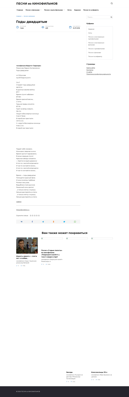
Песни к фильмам (32, 10)
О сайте (89, 72)
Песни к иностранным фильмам (96, 44)
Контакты (89, 70)
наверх (18, 202)
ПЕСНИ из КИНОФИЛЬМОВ (36, 3)
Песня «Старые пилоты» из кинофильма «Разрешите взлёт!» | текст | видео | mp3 (51, 253)
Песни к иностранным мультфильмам (96, 38)
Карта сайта (90, 68)
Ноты (69, 10)
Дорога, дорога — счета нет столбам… (26, 257)
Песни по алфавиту (91, 10)
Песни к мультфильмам (53, 10)
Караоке (77, 10)
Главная (20, 10)
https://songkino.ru (22, 210)
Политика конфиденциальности (98, 74)
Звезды (69, 372)
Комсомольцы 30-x (99, 372)
